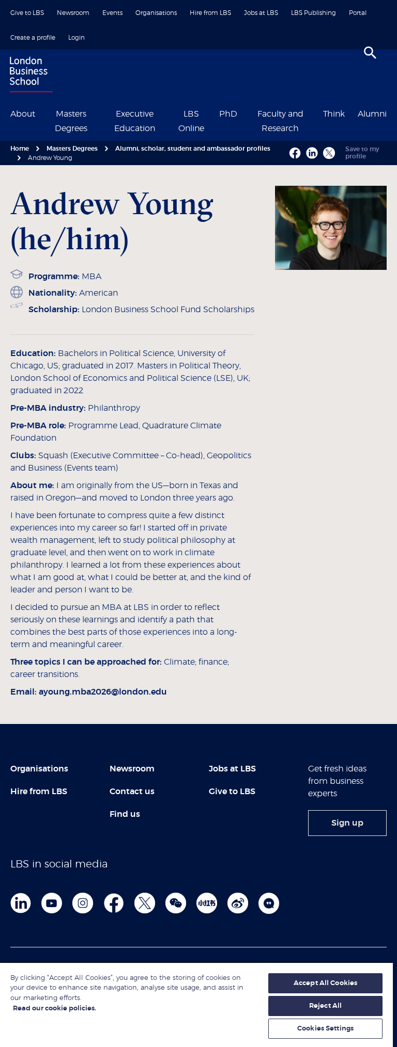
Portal (358, 13)
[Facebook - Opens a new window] (295, 153)
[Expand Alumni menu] (392, 113)
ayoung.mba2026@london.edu (103, 692)
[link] (347, 823)
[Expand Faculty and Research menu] (316, 113)
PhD (228, 114)
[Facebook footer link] (113, 903)
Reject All (325, 1006)
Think (334, 114)
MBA (91, 276)
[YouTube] (51, 903)
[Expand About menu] (41, 113)
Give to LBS (27, 13)
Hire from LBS (210, 13)
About (22, 114)
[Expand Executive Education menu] (169, 113)
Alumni (372, 114)
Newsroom (73, 13)
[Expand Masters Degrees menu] (99, 113)
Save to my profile (362, 152)
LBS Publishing (313, 13)
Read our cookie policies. (54, 1008)
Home (19, 149)
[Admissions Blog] (268, 903)
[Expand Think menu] (351, 113)
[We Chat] (175, 903)
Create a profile (32, 38)
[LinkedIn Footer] (20, 903)
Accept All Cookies (325, 983)
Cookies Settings (325, 1028)
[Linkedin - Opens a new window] (312, 153)
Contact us (132, 791)
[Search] (370, 52)
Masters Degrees (72, 149)
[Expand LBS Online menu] (212, 113)
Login (76, 38)
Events (112, 13)
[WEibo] (237, 903)
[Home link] (29, 76)
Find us (125, 814)
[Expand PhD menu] (243, 113)
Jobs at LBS (261, 13)
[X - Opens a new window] (329, 153)
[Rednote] (206, 903)
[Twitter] (144, 903)
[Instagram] (82, 903)
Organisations (156, 13)
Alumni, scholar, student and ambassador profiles (192, 149)
